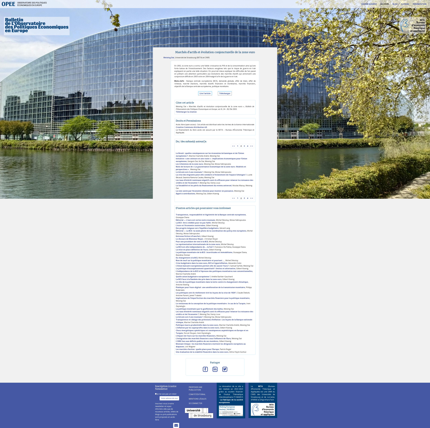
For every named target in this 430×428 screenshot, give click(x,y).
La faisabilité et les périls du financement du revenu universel (204, 185)
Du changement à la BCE (187, 258)
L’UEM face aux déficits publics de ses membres (197, 341)
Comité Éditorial (197, 394)
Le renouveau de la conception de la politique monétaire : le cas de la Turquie (210, 303)
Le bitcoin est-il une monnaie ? (189, 172)
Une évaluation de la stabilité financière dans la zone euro (202, 352)
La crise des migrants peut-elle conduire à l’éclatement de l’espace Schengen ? (211, 175)
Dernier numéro (369, 4)
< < (233, 146)
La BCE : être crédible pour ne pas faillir (193, 223)
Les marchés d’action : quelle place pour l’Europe (197, 349)
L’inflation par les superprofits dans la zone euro (197, 327)
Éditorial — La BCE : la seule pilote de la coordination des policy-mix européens (211, 231)
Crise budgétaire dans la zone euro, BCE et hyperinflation (201, 263)
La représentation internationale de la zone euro (198, 244)
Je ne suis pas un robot (166, 394)
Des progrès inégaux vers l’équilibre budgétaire (197, 228)
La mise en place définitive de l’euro (192, 249)
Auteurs (405, 4)
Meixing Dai (168, 57)
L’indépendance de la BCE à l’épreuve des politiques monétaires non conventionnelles (214, 271)
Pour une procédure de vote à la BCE (192, 241)
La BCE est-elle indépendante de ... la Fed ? (195, 247)
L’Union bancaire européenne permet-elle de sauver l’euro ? (202, 266)
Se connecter (195, 403)
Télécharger (224, 93)
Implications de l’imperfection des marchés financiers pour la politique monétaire (212, 298)
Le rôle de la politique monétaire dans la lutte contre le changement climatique (212, 282)
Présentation (419, 4)
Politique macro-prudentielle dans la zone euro (197, 325)
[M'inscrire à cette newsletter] (176, 425)
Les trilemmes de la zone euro (189, 164)
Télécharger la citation (186, 112)
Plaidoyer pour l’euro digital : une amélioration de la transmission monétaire (210, 287)
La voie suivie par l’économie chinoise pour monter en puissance (204, 191)
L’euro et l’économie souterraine (190, 225)
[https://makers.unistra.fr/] (231, 410)
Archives (384, 4)
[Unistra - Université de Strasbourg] (199, 413)
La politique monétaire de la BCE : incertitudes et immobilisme (204, 252)
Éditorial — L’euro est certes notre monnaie (195, 220)
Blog (394, 4)
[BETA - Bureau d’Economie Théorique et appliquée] (263, 409)
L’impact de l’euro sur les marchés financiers (195, 336)
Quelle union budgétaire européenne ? (193, 276)
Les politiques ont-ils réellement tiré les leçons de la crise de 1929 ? (206, 293)
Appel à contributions (185, 193)
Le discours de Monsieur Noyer (190, 239)
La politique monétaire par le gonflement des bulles (199, 309)
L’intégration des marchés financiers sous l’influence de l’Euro (203, 338)
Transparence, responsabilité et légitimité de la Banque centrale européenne (211, 214)
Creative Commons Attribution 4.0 (191, 127)
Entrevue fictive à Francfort (188, 236)
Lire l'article (205, 93)
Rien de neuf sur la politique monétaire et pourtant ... (200, 260)
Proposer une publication (195, 388)
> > (251, 146)
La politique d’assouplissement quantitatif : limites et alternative (205, 268)
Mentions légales (197, 399)
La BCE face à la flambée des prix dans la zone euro (198, 279)
